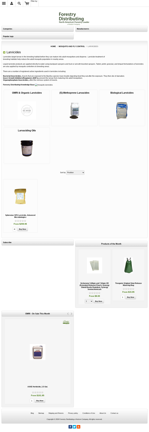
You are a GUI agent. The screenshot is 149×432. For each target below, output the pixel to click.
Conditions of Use (89, 413)
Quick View (94, 275)
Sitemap (41, 413)
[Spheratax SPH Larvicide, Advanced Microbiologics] (20, 196)
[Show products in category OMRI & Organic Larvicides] (27, 110)
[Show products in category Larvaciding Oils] (27, 148)
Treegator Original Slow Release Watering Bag (94, 284)
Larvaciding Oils (27, 130)
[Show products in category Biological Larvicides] (122, 110)
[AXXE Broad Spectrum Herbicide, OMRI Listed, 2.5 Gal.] (37, 352)
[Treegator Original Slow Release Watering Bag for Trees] (94, 265)
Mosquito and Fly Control (72, 46)
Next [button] (71, 313)
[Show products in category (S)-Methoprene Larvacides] (74, 110)
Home (53, 46)
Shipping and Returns (56, 413)
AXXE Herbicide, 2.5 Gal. (38, 387)
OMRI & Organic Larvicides (27, 93)
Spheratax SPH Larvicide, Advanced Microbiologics (20, 216)
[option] (94, 275)
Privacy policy (73, 413)
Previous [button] (68, 313)
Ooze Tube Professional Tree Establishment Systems (128, 284)
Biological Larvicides (122, 93)
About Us (103, 413)
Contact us (114, 413)
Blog (32, 413)
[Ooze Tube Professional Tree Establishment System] (128, 265)
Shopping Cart (27, 3)
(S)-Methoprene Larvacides (74, 93)
